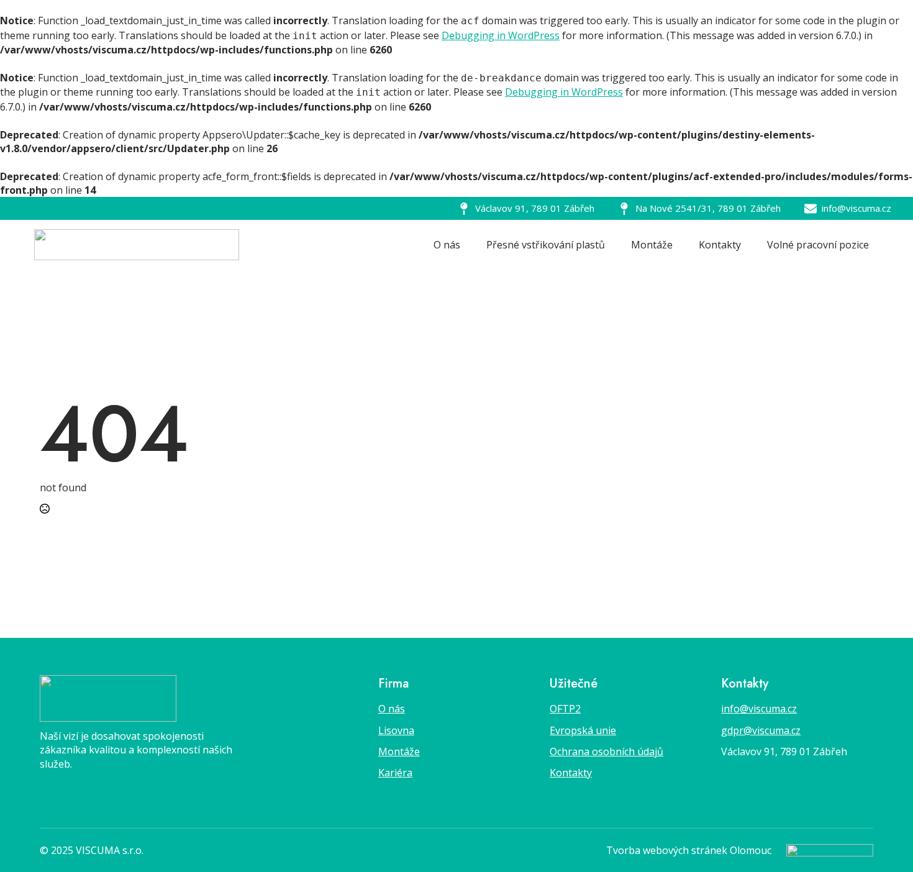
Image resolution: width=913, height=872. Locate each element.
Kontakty (720, 245)
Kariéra (395, 772)
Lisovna (396, 730)
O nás (447, 245)
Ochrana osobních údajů (606, 751)
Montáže (652, 245)
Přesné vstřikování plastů (545, 245)
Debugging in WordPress (501, 35)
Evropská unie (583, 730)
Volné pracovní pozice (818, 245)
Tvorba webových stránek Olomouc (688, 850)
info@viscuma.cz (759, 708)
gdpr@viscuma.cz (761, 730)
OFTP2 (565, 708)
